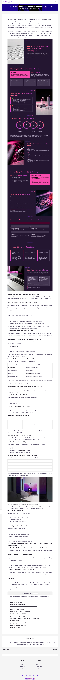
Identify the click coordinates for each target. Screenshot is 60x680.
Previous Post (5, 649)
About (22, 662)
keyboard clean (21, 296)
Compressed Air (11, 367)
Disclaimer (23, 669)
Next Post (55, 649)
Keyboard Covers (11, 463)
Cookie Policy (22, 668)
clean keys (24, 558)
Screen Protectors (12, 469)
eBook (39, 662)
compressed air (15, 410)
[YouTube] (30, 675)
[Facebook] (22, 675)
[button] (55, 2)
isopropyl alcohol (16, 346)
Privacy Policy (22, 666)
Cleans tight (28, 373)
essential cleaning (42, 335)
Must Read (39, 669)
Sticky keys (41, 506)
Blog (39, 668)
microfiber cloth (23, 450)
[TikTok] (38, 675)
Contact (22, 664)
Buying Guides (39, 664)
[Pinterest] (34, 675)
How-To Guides (29, 8)
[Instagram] (26, 675)
